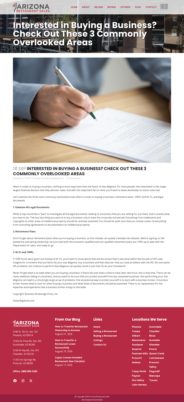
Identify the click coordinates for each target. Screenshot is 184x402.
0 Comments (73, 178)
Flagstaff (154, 371)
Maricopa (154, 375)
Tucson (153, 380)
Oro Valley (138, 380)
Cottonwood (156, 358)
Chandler (154, 331)
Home (96, 326)
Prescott (137, 358)
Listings (98, 340)
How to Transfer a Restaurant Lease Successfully (65, 344)
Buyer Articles (41, 178)
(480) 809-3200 (29, 371)
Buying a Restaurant (105, 335)
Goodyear (137, 344)
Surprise (136, 349)
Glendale (154, 344)
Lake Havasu (139, 384)
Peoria (153, 349)
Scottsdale (155, 326)
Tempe (136, 331)
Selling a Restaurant (105, 331)
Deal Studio (98, 400)
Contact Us (99, 344)
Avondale (154, 340)
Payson (136, 375)
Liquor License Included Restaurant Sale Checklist (70, 359)
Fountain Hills (140, 353)
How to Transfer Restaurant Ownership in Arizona (71, 328)
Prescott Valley (154, 364)
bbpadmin (58, 178)
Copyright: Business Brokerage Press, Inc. (35, 294)
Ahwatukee (138, 340)
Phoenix (136, 326)
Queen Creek (156, 353)
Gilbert (136, 335)
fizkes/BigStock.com (23, 300)
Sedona (136, 362)
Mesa (152, 335)
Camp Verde (139, 371)
